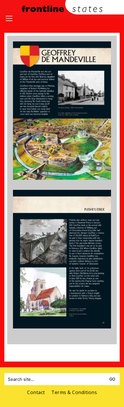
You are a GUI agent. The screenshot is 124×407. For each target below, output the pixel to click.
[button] (9, 18)
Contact (36, 392)
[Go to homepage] (62, 25)
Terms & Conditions (74, 392)
